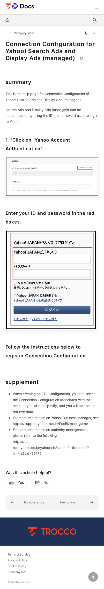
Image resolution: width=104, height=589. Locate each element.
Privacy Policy (17, 560)
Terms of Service (18, 554)
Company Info (16, 572)
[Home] (20, 6)
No (46, 482)
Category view (23, 33)
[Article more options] (95, 33)
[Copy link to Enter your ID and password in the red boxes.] (28, 222)
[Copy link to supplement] (46, 382)
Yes (21, 482)
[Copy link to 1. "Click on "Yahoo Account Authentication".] (51, 149)
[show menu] (96, 7)
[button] (29, 502)
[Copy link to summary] (39, 82)
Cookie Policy (16, 566)
